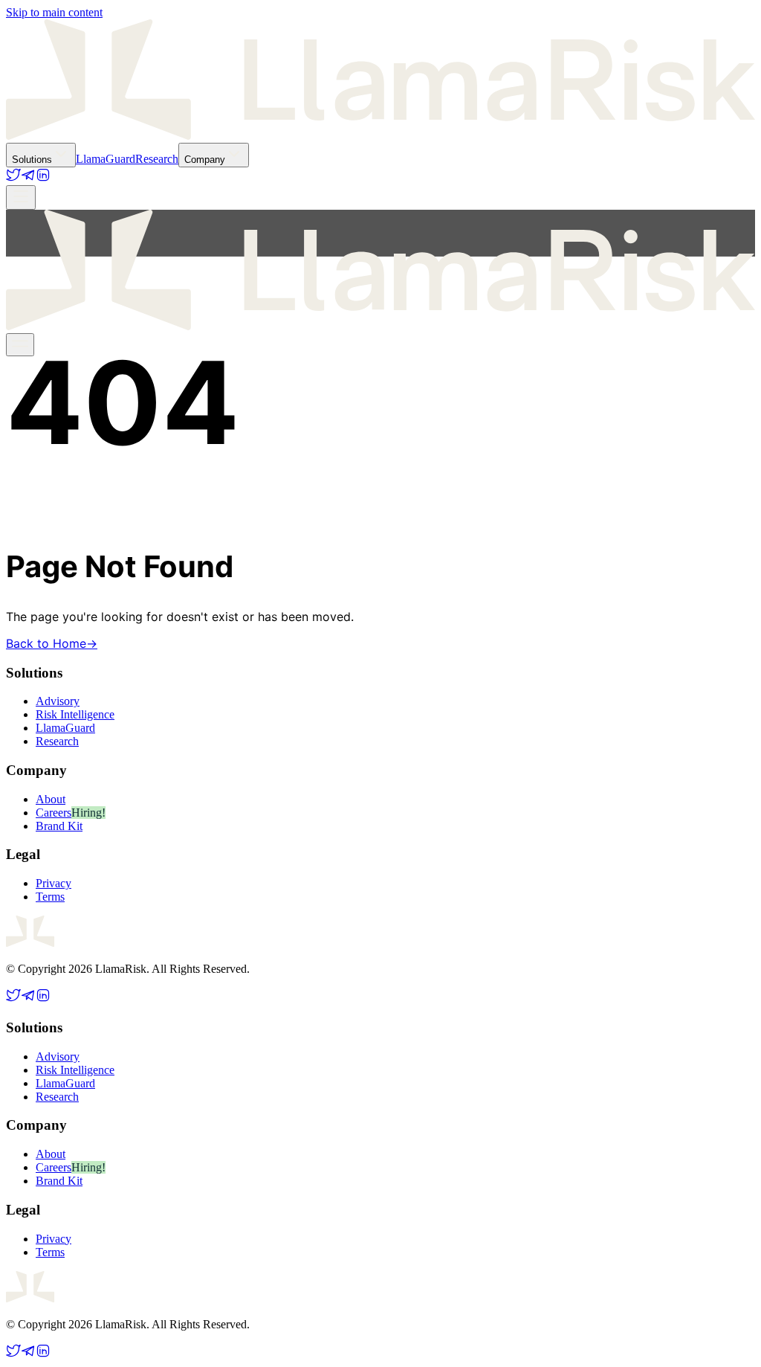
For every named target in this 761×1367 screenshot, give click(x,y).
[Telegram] (28, 178)
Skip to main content (54, 12)
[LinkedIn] (43, 178)
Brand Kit (59, 826)
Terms (50, 896)
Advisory (58, 701)
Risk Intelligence (75, 714)
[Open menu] (21, 197)
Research (156, 158)
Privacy (53, 883)
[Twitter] (13, 178)
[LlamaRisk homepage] (380, 135)
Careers (53, 812)
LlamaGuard (105, 158)
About (50, 799)
